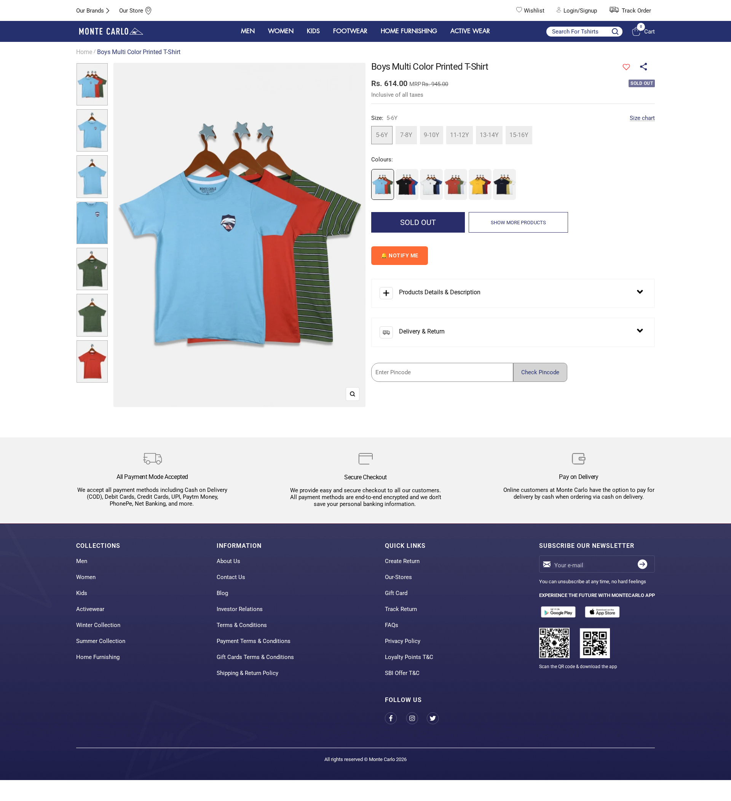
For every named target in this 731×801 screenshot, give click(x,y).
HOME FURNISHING (409, 31)
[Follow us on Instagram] (416, 718)
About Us (228, 561)
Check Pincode (540, 372)
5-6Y (382, 135)
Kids (81, 593)
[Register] (642, 564)
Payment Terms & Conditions (253, 641)
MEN (248, 31)
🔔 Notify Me (399, 255)
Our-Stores (398, 577)
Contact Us (231, 577)
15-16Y (518, 135)
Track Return (401, 609)
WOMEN (281, 31)
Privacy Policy (402, 641)
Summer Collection (100, 641)
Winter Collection (98, 625)
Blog (222, 593)
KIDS (313, 31)
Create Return (402, 561)
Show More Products (518, 222)
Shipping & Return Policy (247, 673)
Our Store (131, 10)
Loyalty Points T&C (409, 657)
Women (86, 577)
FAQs (391, 625)
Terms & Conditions (242, 625)
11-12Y (459, 135)
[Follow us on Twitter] (437, 718)
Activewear (90, 609)
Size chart (642, 118)
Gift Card (396, 593)
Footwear (350, 31)
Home (84, 52)
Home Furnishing (98, 657)
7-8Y (406, 135)
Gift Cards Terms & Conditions (255, 657)
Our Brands (90, 10)
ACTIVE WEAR (470, 31)
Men (81, 561)
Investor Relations (240, 609)
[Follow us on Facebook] (395, 718)
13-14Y (489, 135)
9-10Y (431, 135)
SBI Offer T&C (402, 673)
